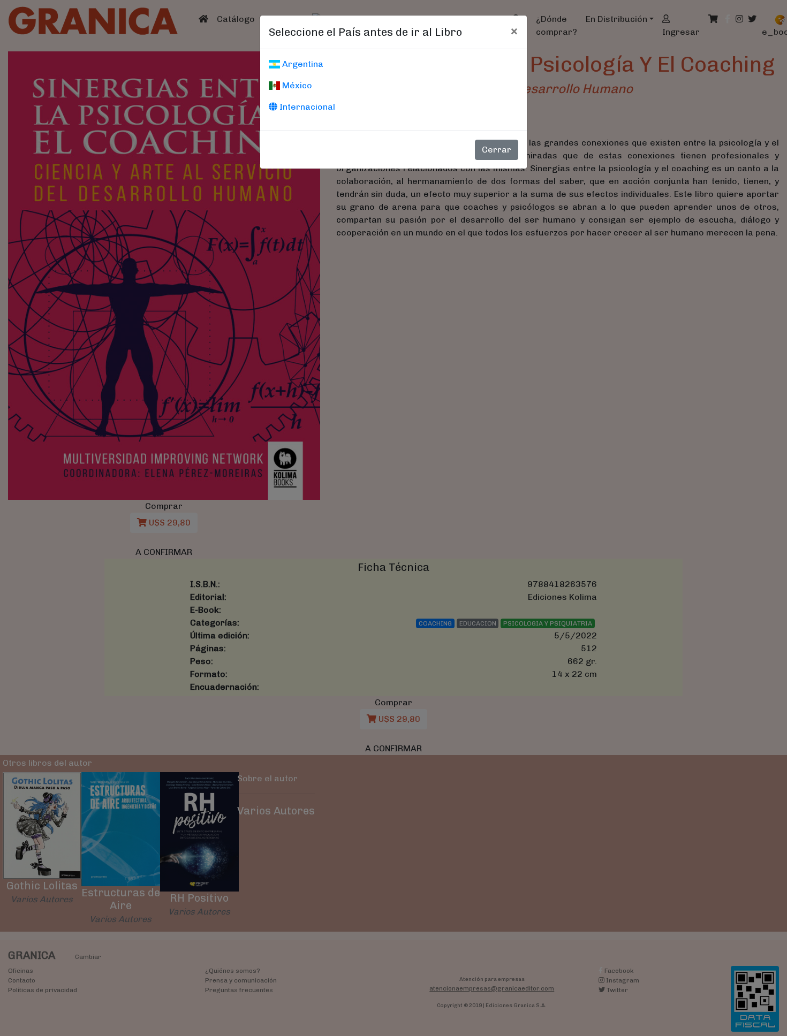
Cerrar (496, 149)
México (296, 85)
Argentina (301, 64)
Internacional (306, 107)
